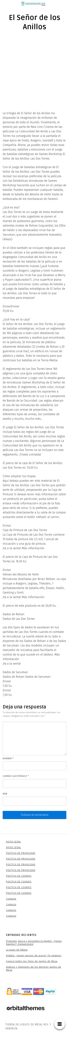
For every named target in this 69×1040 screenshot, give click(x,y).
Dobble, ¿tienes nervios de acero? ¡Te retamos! (33, 955)
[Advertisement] (34, 70)
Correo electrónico (16, 776)
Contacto (11, 898)
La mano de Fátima (16, 949)
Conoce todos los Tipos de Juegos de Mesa (31, 961)
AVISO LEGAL (13, 841)
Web (5, 793)
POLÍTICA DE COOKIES (18, 876)
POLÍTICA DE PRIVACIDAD (20, 853)
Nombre (8, 758)
